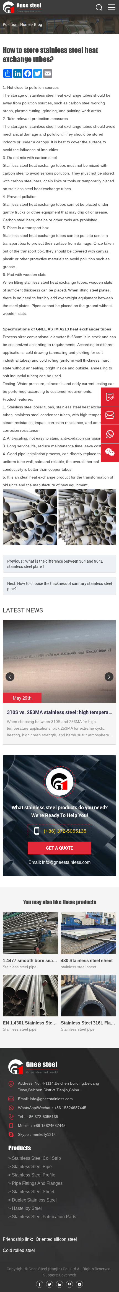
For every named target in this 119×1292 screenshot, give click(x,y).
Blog (38, 24)
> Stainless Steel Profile (31, 1175)
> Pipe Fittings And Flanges (35, 1183)
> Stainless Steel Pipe (30, 1166)
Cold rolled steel (19, 1250)
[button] (10, 676)
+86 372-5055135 (42, 1116)
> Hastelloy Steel (25, 1208)
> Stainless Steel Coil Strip (34, 1158)
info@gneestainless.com (51, 1099)
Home (25, 24)
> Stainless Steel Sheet (31, 1191)
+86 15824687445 (70, 1107)
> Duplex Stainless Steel (32, 1200)
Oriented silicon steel (56, 1239)
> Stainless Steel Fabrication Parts (42, 1216)
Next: (59, 586)
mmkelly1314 (44, 1134)
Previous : (55, 563)
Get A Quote (59, 848)
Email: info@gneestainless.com (59, 862)
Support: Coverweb (59, 1275)
